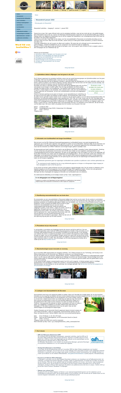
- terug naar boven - (69, 67)
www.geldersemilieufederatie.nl (76, 353)
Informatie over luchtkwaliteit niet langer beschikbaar (49, 55)
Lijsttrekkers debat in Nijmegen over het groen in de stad (50, 54)
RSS (19, 52)
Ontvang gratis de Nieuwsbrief (42, 23)
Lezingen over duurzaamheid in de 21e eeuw (47, 61)
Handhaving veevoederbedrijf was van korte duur (48, 57)
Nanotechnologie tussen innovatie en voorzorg (48, 59)
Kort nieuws (38, 62)
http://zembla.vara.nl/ (49, 239)
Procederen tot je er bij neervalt (44, 58)
